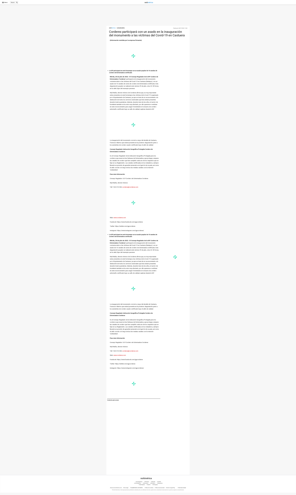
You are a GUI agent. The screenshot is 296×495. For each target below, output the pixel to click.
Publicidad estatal (182, 487)
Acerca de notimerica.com (116, 487)
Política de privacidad (159, 487)
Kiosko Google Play (170, 487)
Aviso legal (125, 487)
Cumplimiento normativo (136, 488)
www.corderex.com (119, 218)
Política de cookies (149, 487)
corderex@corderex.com (130, 187)
